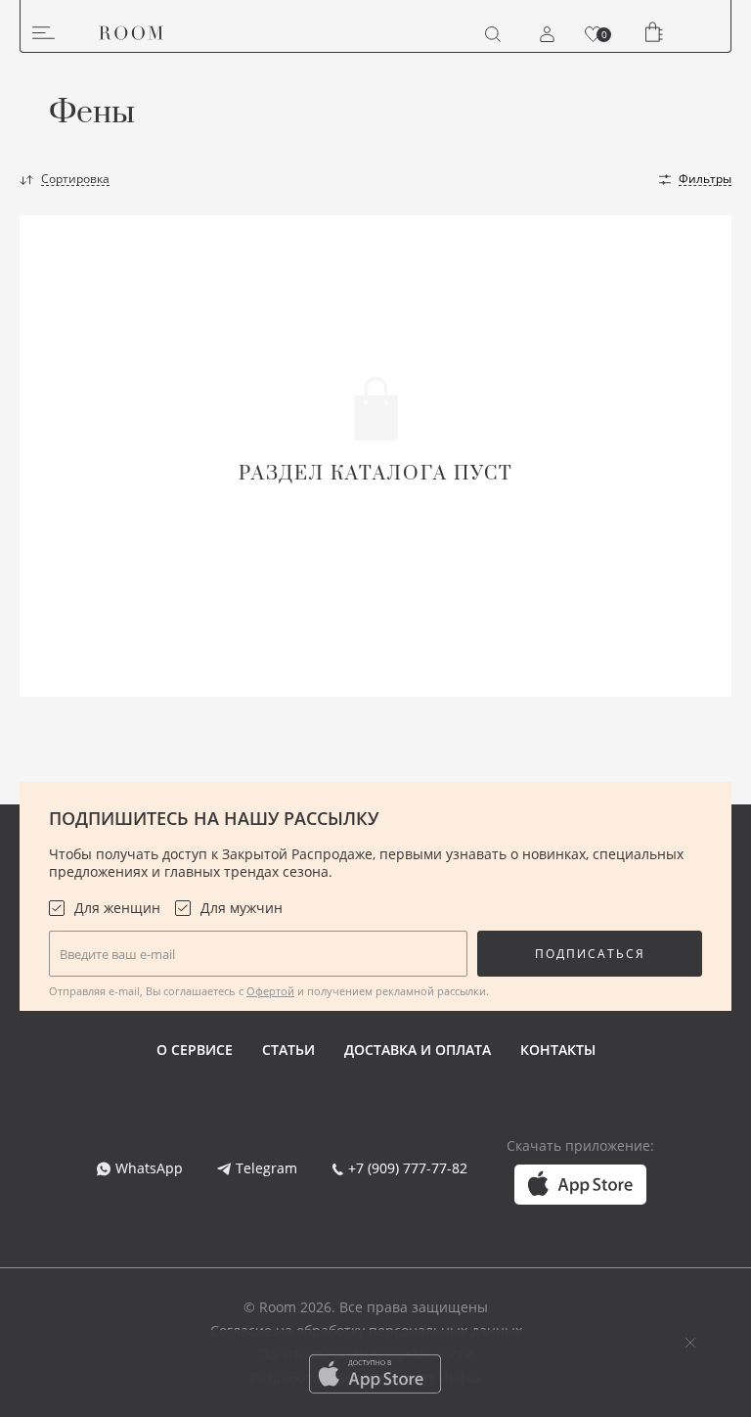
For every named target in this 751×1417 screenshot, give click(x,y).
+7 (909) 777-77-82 (407, 1168)
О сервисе (194, 1049)
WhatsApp (149, 1168)
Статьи (288, 1049)
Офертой (270, 990)
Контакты (558, 1049)
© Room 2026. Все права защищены (365, 1307)
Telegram (266, 1168)
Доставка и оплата (417, 1049)
